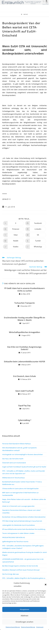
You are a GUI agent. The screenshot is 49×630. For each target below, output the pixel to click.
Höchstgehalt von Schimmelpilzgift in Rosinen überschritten (22, 454)
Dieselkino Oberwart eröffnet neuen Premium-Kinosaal (20, 570)
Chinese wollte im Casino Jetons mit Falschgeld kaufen (20, 488)
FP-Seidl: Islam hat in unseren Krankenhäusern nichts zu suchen (24, 289)
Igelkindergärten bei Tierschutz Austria (15, 541)
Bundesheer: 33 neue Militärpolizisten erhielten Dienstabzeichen (24, 517)
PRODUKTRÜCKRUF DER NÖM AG (13, 537)
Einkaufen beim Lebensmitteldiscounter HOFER (24, 361)
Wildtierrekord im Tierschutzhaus (13, 478)
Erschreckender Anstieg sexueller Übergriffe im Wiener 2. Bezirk (24, 318)
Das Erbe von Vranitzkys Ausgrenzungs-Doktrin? (24, 348)
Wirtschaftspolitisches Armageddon (24, 332)
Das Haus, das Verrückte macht (12, 459)
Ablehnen (24, 615)
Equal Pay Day (24, 405)
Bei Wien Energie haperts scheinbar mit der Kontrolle (20, 566)
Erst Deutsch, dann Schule (24, 376)
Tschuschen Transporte (24, 303)
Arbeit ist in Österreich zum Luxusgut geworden (18, 506)
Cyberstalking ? (24, 420)
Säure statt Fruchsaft (24, 391)
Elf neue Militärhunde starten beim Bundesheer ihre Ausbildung (23, 529)
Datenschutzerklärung (13, 627)
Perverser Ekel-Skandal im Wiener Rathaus (16, 444)
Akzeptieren (24, 609)
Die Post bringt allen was (10, 574)
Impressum (39, 627)
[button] (45, 584)
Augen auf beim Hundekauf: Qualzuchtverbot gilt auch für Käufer (24, 467)
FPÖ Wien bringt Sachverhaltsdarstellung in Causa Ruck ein (22, 521)
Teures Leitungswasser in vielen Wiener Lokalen (18, 533)
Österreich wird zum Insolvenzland (14, 463)
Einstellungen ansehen (24, 622)
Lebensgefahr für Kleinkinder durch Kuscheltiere (18, 525)
